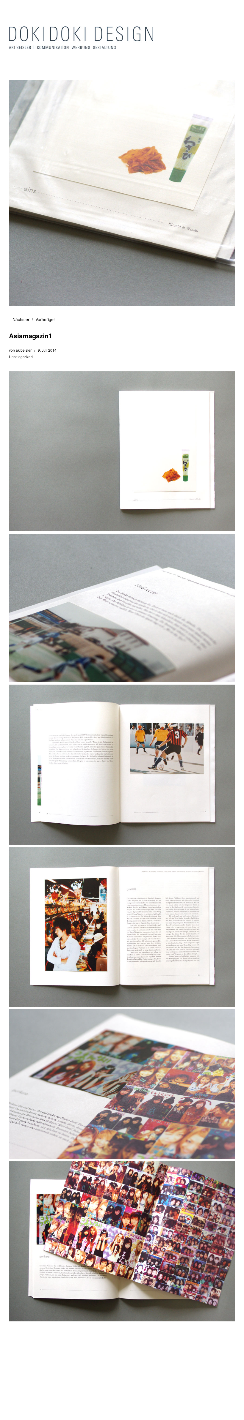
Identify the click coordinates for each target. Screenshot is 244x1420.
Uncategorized (21, 356)
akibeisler (24, 350)
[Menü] (16, 8)
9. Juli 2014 (47, 350)
